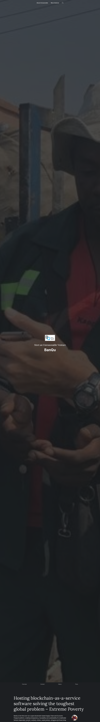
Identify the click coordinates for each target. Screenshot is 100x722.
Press (76, 684)
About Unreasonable (42, 3)
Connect (42, 684)
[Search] (62, 3)
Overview (24, 684)
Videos (60, 684)
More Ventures (55, 3)
